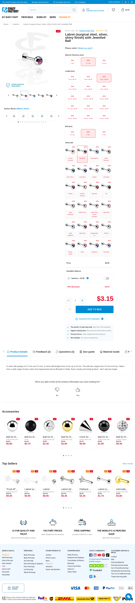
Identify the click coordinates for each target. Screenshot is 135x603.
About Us (71, 569)
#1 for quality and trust (61, 2)
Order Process (73, 555)
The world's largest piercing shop (14, 2)
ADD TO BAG (95, 309)
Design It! (64, 17)
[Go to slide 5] (26, 122)
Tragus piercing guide (119, 577)
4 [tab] (71, 455)
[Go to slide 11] (39, 122)
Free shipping (80, 2)
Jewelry (41, 17)
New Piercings (7, 558)
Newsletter (6, 575)
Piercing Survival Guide (119, 565)
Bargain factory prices (40, 2)
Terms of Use (11, 597)
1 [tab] (63, 455)
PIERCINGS (27, 17)
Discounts (5, 572)
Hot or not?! (6, 569)
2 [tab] (66, 455)
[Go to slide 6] (28, 122)
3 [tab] (69, 455)
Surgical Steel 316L (86, 31)
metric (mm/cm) (114, 2)
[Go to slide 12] (41, 122)
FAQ (112, 559)
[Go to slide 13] (43, 122)
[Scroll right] (4, 351)
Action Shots (72, 572)
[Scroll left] (131, 351)
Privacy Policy (22, 597)
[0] (113, 10)
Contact (114, 557)
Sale (3, 566)
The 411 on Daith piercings (120, 574)
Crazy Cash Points (74, 566)
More (53, 17)
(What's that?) (22, 109)
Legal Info (31, 597)
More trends (128, 464)
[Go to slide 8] (33, 122)
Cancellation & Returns (76, 560)
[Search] (74, 10)
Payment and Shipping (76, 558)
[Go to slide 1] (18, 122)
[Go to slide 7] (31, 122)
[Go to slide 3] (22, 122)
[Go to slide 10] (37, 122)
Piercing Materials (117, 562)
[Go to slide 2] (20, 122)
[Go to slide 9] (35, 122)
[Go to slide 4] (24, 122)
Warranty (71, 563)
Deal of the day (7, 560)
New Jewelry (6, 563)
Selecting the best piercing (120, 571)
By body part (10, 17)
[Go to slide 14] (45, 122)
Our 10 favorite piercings (120, 568)
